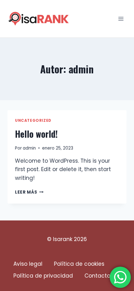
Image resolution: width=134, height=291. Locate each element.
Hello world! (36, 133)
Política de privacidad (43, 275)
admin (29, 148)
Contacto (97, 275)
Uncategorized (33, 120)
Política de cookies (79, 264)
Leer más (29, 192)
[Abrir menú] (121, 18)
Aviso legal (27, 264)
